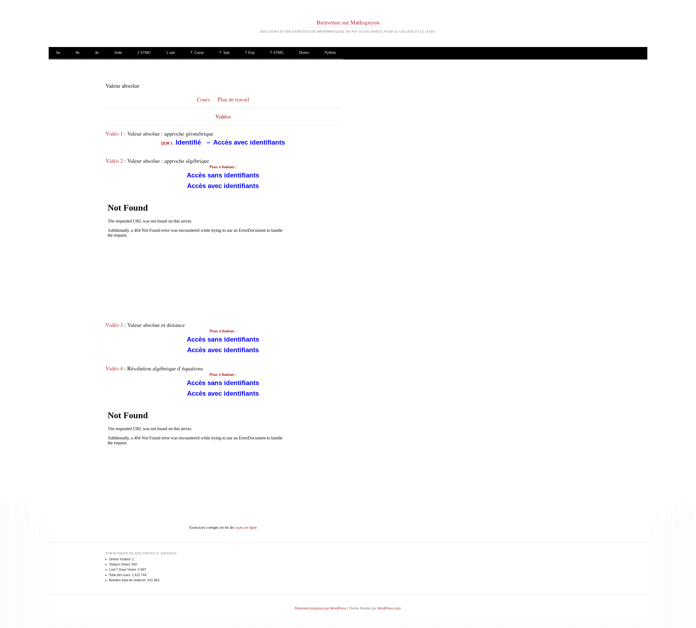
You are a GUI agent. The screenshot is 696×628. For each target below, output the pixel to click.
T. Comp (197, 53)
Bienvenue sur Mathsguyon (348, 22)
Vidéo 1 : (115, 133)
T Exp (249, 53)
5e (58, 53)
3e (97, 53)
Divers (304, 53)
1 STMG (144, 53)
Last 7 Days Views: (123, 569)
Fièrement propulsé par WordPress (320, 608)
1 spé (170, 53)
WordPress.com (389, 608)
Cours (203, 99)
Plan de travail (233, 99)
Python (330, 53)
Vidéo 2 (114, 160)
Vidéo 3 (114, 325)
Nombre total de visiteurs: (128, 580)
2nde (118, 53)
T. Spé (224, 53)
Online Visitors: (120, 559)
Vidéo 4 (114, 368)
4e (77, 53)
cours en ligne (246, 528)
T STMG (277, 53)
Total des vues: (120, 575)
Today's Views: (120, 564)
